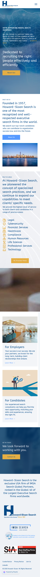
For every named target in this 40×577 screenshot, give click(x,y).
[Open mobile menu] (36, 4)
